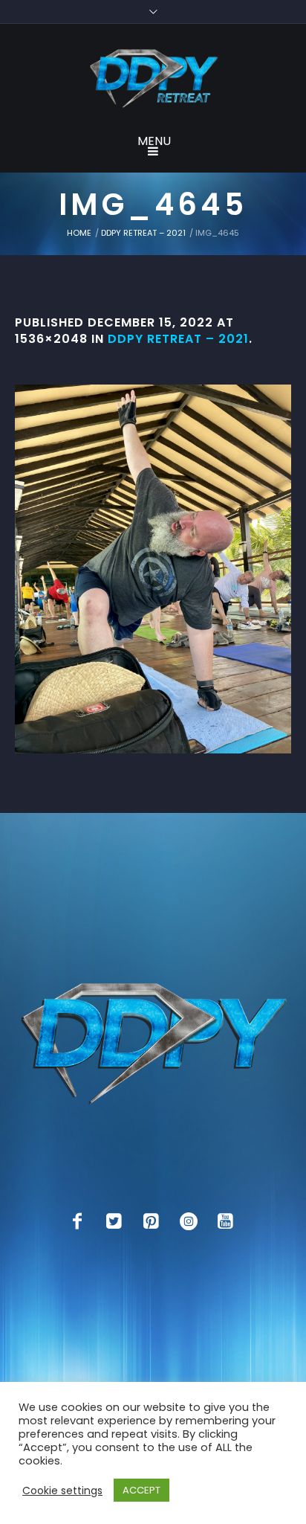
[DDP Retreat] (153, 79)
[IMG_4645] (153, 569)
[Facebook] (77, 1221)
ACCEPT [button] (141, 1490)
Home (79, 233)
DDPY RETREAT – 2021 (143, 233)
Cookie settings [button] (62, 1490)
